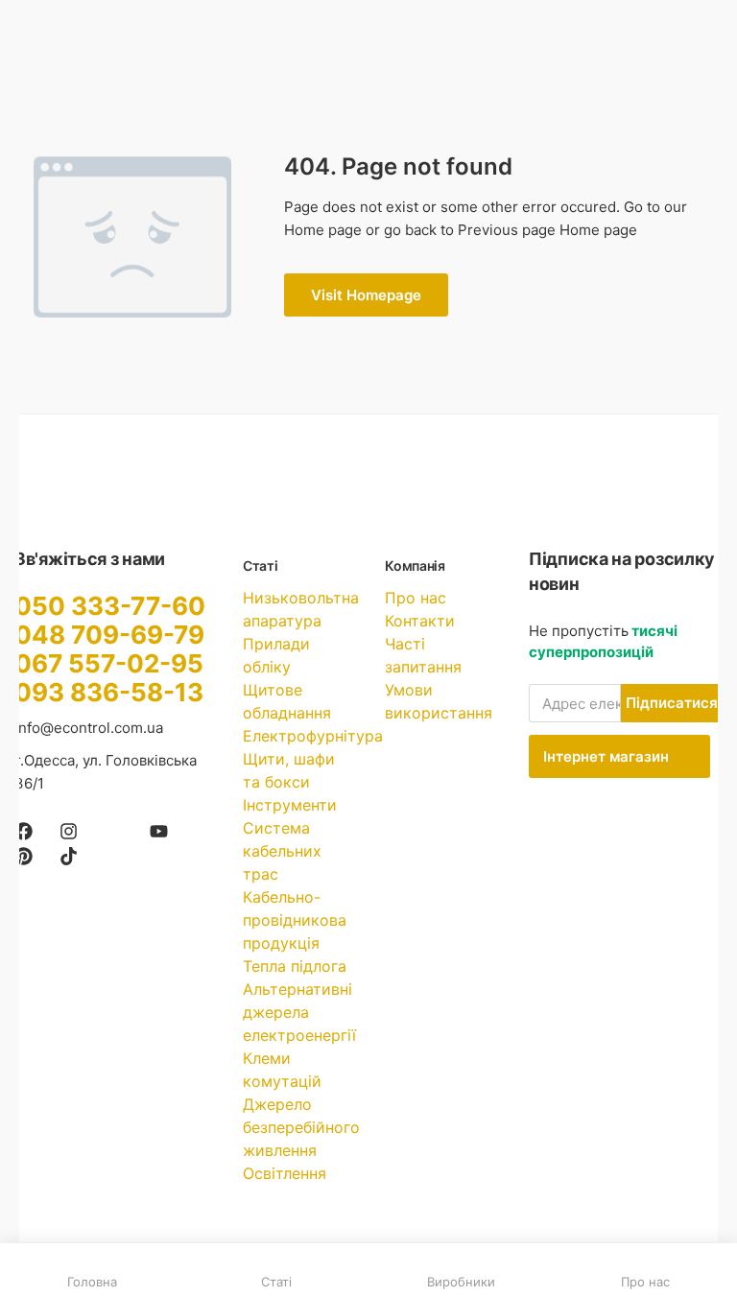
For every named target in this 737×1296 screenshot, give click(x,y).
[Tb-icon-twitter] (114, 831)
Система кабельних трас (282, 851)
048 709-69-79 (109, 634)
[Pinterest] (23, 856)
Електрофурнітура (313, 735)
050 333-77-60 (109, 606)
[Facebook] (23, 831)
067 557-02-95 (108, 663)
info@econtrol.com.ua (88, 728)
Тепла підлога (294, 966)
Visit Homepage (366, 295)
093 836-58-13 (108, 692)
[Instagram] (68, 831)
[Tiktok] (68, 856)
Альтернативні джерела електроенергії (299, 1012)
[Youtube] (159, 831)
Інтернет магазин (608, 756)
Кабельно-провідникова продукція (294, 920)
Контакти (420, 620)
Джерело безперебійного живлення (301, 1127)
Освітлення (284, 1173)
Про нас (415, 597)
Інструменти (290, 804)
